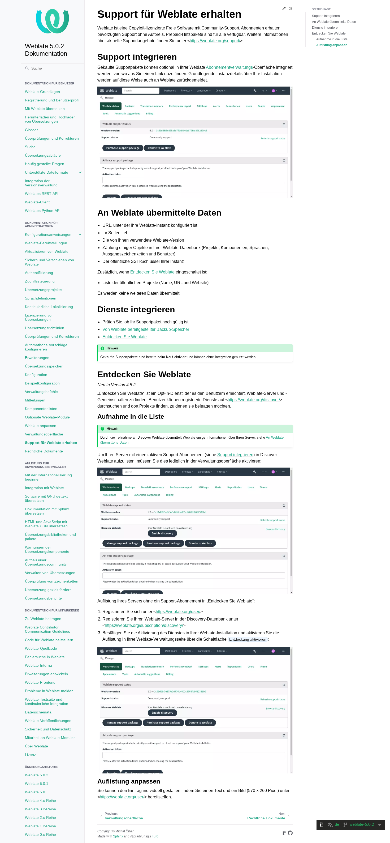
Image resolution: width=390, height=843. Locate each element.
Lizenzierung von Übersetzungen (39, 317)
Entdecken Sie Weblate (329, 33)
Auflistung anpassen (331, 45)
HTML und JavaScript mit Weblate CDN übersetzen (46, 524)
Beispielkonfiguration (42, 383)
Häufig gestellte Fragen (44, 164)
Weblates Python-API (42, 210)
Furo (155, 836)
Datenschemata (38, 712)
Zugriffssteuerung (40, 281)
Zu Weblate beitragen (43, 619)
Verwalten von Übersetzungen (50, 573)
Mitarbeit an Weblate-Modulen (50, 737)
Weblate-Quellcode (41, 648)
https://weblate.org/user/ (178, 611)
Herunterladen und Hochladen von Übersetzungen (50, 119)
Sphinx (118, 836)
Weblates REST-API (41, 193)
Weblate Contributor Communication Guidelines (47, 629)
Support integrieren (326, 16)
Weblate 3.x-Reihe (40, 809)
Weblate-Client (37, 202)
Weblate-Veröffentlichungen (48, 720)
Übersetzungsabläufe (43, 155)
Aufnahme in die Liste (332, 39)
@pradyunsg (139, 836)
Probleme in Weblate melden (49, 691)
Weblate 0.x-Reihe (40, 834)
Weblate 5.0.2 (36, 775)
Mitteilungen (35, 400)
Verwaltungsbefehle (41, 392)
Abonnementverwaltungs (229, 67)
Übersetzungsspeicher (44, 366)
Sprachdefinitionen (40, 298)
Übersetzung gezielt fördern (48, 590)
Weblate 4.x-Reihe (40, 800)
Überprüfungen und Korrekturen (52, 138)
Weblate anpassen (40, 425)
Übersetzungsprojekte (43, 290)
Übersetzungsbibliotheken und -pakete (51, 536)
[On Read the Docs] (284, 834)
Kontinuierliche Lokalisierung (49, 307)
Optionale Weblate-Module (47, 417)
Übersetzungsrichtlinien (44, 328)
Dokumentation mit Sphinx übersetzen (47, 511)
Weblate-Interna (38, 665)
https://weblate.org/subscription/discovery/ (144, 625)
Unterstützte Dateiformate (46, 172)
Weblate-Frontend (40, 682)
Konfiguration (36, 375)
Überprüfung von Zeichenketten (51, 581)
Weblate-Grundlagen (42, 91)
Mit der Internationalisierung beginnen (48, 477)
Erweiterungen (37, 358)
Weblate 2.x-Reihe (40, 817)
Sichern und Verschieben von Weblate (49, 262)
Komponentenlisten (41, 408)
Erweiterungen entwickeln (46, 674)
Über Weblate (36, 746)
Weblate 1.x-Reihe (40, 826)
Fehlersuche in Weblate (45, 657)
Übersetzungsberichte (43, 598)
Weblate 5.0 (35, 792)
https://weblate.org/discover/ (254, 399)
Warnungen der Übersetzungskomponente (47, 549)
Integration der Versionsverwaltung (41, 183)
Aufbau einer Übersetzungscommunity (46, 562)
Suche (30, 147)
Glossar (31, 130)
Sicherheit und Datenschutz (48, 729)
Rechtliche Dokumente (44, 451)
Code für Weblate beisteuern (49, 640)
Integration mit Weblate (44, 488)
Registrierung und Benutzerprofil (52, 100)
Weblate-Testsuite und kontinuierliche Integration (46, 701)
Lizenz (30, 754)
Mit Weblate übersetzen (45, 108)
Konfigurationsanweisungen (48, 234)
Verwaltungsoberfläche (44, 434)
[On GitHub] (290, 834)
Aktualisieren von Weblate (46, 251)
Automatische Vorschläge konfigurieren (46, 347)
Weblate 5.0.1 (36, 783)
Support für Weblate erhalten (51, 442)
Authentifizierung (39, 273)
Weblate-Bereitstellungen (46, 243)
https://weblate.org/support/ (215, 40)
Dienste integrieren (326, 27)
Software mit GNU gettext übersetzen (46, 498)
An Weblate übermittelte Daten (334, 22)
